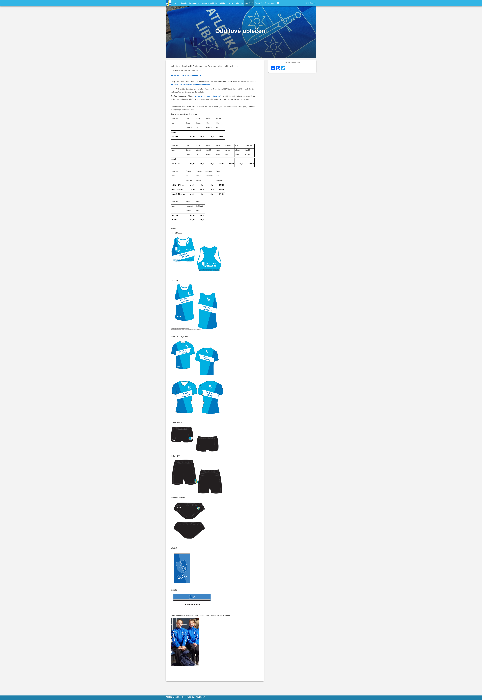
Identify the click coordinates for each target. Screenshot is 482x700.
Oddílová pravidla (226, 3)
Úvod (176, 3)
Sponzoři (258, 3)
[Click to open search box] (278, 3)
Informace (193, 3)
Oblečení (249, 3)
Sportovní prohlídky (209, 3)
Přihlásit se (310, 3)
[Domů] (168, 3)
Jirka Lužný (199, 697)
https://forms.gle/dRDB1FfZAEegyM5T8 (186, 75)
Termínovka (269, 3)
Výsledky (239, 3)
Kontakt (184, 3)
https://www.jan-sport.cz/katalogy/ (207, 96)
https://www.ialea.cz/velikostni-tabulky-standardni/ (190, 85)
